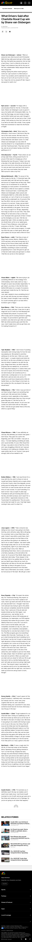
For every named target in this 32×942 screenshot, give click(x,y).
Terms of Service (22, 928)
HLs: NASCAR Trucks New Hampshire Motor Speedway (19, 859)
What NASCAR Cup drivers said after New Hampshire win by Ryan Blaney (20, 844)
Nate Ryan (5, 26)
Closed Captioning (15, 925)
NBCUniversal (10, 930)
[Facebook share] (2, 31)
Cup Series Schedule (7, 8)
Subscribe (4, 883)
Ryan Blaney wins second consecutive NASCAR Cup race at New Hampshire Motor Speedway (20, 837)
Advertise (3, 925)
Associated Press (14, 825)
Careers (8, 925)
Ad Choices (18, 927)
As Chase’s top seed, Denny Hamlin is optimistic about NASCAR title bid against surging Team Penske (19, 830)
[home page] (6, 2)
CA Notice (15, 928)
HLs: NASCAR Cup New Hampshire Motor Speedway (19, 852)
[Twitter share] (6, 31)
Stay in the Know (5, 877)
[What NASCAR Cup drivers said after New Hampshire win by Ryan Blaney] (5, 845)
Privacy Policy (24, 927)
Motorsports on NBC (19, 8)
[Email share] (10, 31)
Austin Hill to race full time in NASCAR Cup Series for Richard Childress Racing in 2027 (20, 822)
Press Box (12, 927)
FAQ (20, 925)
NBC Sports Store (5, 927)
